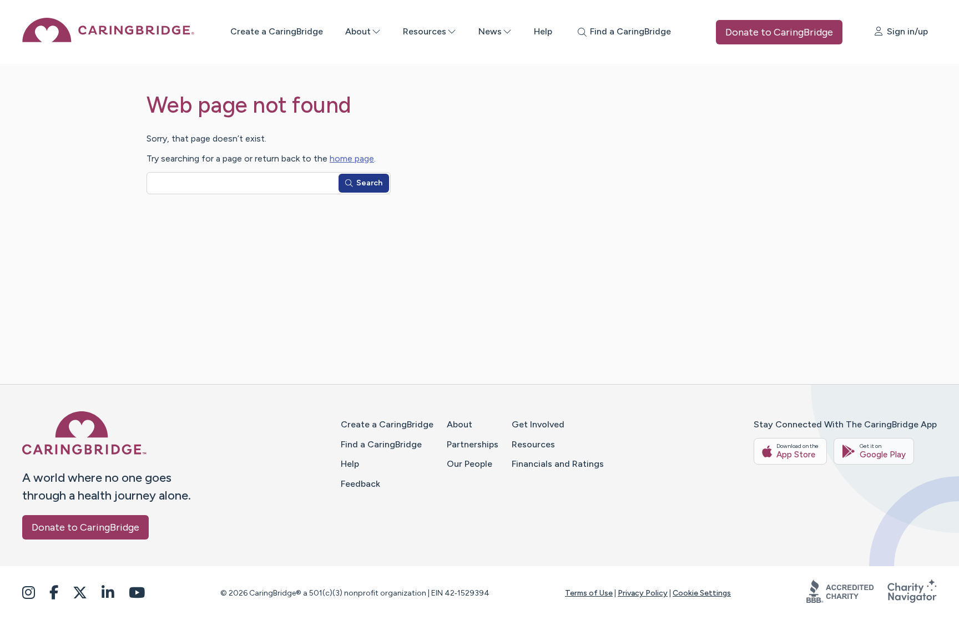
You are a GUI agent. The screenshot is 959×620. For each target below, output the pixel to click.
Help (543, 31)
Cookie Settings (702, 593)
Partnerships (472, 444)
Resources (424, 31)
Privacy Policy (643, 593)
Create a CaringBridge (276, 31)
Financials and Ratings (558, 463)
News (490, 31)
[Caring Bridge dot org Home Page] (108, 39)
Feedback (360, 483)
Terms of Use (589, 593)
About (358, 31)
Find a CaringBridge (381, 444)
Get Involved (538, 424)
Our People (469, 463)
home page (352, 158)
